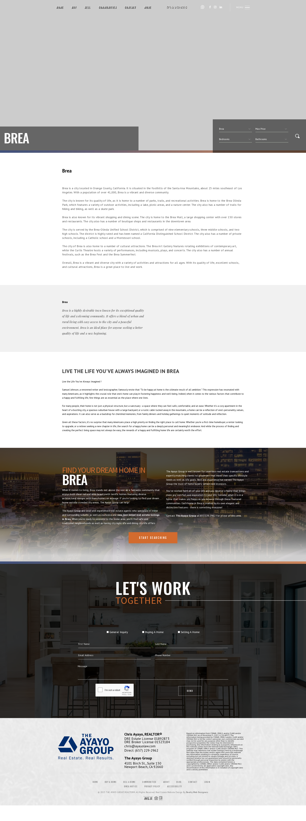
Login (207, 782)
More (147, 7)
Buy (73, 7)
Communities (107, 7)
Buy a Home (110, 782)
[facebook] (210, 7)
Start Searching (153, 537)
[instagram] (215, 7)
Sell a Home (129, 782)
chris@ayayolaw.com (140, 746)
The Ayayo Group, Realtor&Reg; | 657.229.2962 (177, 7)
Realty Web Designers (197, 792)
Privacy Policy (152, 786)
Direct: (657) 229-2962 (141, 750)
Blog (178, 782)
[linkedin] (221, 7)
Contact (130, 7)
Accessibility (174, 786)
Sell (87, 7)
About (166, 782)
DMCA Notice (130, 786)
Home (59, 7)
